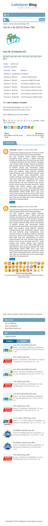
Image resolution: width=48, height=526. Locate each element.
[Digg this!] (18, 127)
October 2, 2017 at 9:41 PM (27, 150)
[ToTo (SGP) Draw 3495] (7, 385)
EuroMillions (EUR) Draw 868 (24, 443)
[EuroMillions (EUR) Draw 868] (7, 446)
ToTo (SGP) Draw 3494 (21, 406)
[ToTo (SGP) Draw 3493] (7, 458)
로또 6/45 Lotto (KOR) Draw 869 (24, 369)
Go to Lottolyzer (10, 323)
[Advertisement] (24, 496)
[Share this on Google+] (12, 127)
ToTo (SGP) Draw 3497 (21, 357)
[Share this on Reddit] (28, 127)
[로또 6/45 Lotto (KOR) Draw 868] (7, 397)
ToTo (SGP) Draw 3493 (21, 455)
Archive (23, 341)
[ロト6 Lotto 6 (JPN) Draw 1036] (7, 422)
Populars (9, 341)
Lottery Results (10, 337)
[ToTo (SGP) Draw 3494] (7, 409)
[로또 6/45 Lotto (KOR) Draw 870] (7, 348)
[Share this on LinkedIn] (25, 127)
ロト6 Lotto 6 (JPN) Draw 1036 (24, 418)
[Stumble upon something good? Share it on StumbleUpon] (15, 127)
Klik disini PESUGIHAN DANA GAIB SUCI (26, 191)
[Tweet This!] (8, 127)
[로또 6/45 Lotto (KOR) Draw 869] (7, 373)
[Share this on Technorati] (32, 127)
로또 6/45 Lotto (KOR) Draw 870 (24, 345)
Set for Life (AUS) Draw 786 (19, 27)
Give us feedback (11, 326)
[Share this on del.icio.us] (22, 127)
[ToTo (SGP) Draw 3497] (7, 361)
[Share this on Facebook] (5, 127)
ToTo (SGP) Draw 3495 (21, 382)
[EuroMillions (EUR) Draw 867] (7, 434)
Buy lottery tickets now (13, 328)
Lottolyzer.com (12, 115)
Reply (12, 202)
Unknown (13, 150)
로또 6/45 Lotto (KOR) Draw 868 (24, 394)
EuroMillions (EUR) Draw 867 (24, 430)
